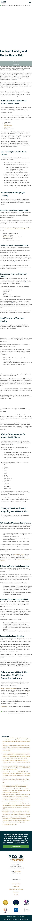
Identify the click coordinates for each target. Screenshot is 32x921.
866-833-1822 (18, 871)
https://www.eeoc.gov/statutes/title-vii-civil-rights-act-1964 (16, 791)
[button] (29, 2)
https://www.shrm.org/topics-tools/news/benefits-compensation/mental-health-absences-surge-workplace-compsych (16, 749)
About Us (16, 895)
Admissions (16, 892)
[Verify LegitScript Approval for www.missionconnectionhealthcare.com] (16, 902)
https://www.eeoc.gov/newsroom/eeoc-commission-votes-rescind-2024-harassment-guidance (16, 799)
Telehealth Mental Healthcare (16, 889)
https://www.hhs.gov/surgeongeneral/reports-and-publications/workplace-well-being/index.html (16, 775)
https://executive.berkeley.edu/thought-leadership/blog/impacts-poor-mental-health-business (16, 741)
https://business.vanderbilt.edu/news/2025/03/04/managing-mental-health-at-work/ (16, 768)
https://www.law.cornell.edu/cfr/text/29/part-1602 (16, 821)
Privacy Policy (9, 916)
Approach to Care (16, 884)
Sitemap (24, 916)
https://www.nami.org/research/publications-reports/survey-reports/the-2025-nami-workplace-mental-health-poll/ (16, 813)
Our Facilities (16, 886)
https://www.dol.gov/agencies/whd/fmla (16, 786)
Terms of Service (17, 916)
